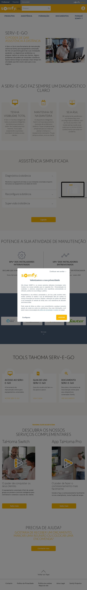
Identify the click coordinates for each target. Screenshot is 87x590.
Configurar (26, 317)
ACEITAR (61, 317)
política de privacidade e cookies (49, 310)
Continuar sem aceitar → (58, 271)
